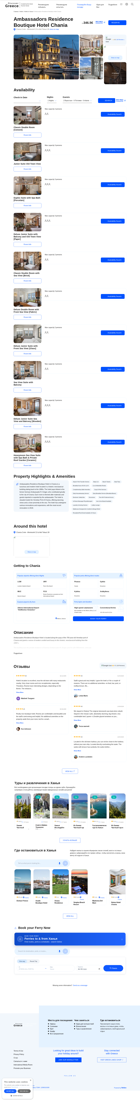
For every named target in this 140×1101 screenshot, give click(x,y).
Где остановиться (110, 1020)
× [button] (30, 1080)
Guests (66, 97)
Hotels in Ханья (28, 11)
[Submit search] (65, 863)
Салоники (53, 1026)
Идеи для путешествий (85, 1024)
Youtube (72, 1080)
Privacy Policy (19, 1054)
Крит (51, 1029)
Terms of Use (18, 1051)
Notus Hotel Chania (116, 903)
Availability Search (114, 114)
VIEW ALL (69, 771)
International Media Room (23, 1065)
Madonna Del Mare (97, 902)
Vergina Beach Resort (79, 903)
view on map (54, 29)
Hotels (21, 11)
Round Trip (33, 961)
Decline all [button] (24, 1091)
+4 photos (115, 73)
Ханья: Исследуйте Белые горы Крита (60, 829)
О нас (16, 1058)
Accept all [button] (10, 1091)
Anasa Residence (59, 902)
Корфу (52, 1031)
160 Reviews (120, 39)
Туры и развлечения (84, 1029)
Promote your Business (22, 1068)
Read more (14, 1087)
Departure (80, 967)
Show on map (115, 57)
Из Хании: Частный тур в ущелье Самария (117, 829)
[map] (121, 4)
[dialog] (17, 1088)
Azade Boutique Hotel (41, 902)
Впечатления (81, 1026)
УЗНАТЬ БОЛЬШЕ (70, 840)
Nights (50, 97)
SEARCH (108, 100)
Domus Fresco (22, 901)
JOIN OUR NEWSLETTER (68, 1060)
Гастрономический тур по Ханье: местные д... (100, 828)
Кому (51, 967)
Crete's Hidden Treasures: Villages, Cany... (41, 828)
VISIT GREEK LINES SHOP (111, 1060)
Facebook (61, 1080)
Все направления (56, 1034)
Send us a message (80, 985)
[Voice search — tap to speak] (59, 863)
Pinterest (76, 1080)
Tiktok (79, 1079)
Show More (19, 692)
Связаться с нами (20, 1061)
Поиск (114, 968)
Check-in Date (20, 97)
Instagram (64, 1080)
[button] (17, 1095)
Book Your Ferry (98, 619)
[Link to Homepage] (12, 8)
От (19, 967)
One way (22, 961)
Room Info (27, 135)
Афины (53, 1024)
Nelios (123, 1088)
